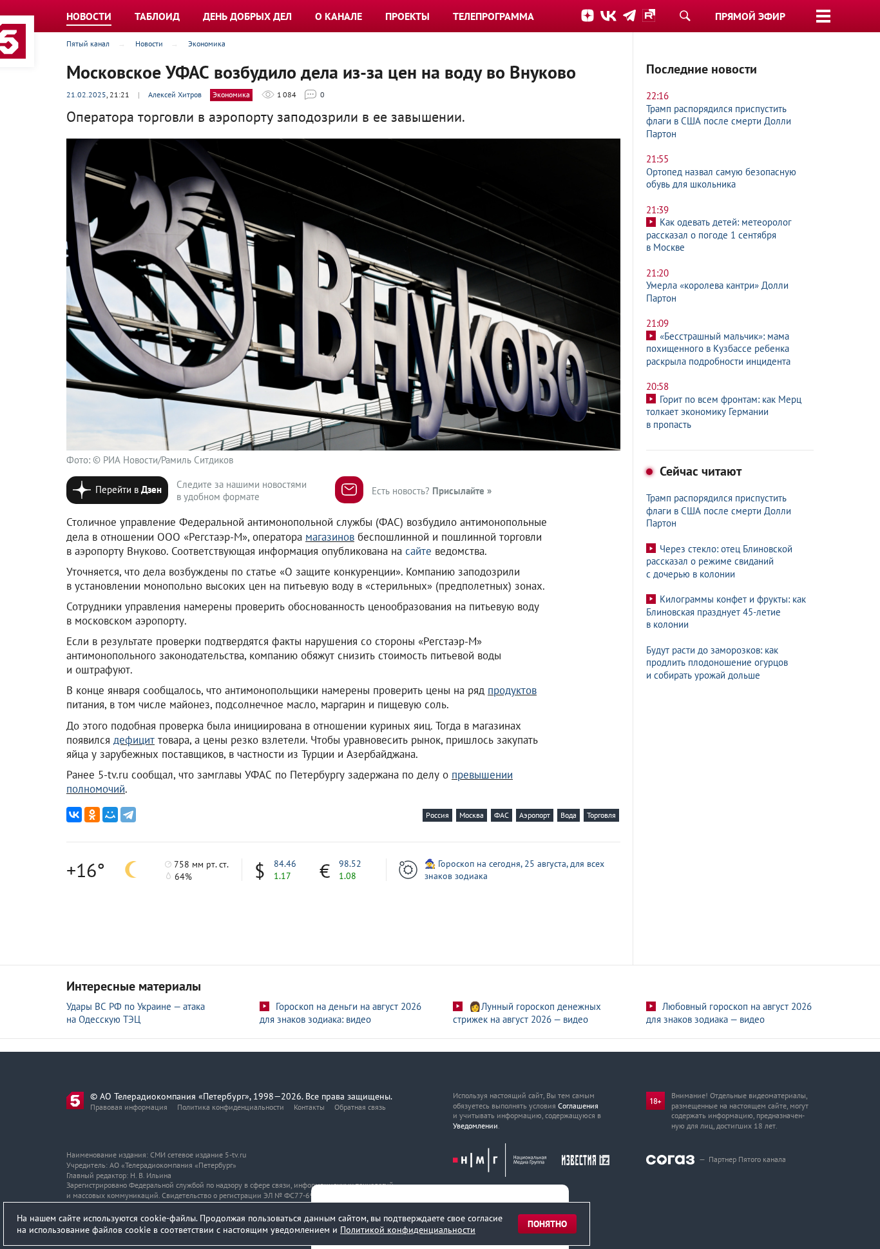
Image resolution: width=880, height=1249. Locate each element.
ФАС (501, 815)
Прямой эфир (750, 16)
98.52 (350, 863)
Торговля (601, 815)
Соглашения (578, 1105)
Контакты (309, 1107)
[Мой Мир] (110, 814)
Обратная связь (360, 1107)
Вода (568, 815)
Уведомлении (475, 1125)
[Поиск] (684, 15)
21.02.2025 (86, 94)
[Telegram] (128, 814)
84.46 (285, 863)
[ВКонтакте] (74, 814)
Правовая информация (128, 1107)
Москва (471, 815)
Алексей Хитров (175, 94)
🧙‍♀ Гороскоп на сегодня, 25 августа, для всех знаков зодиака (514, 869)
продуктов (512, 690)
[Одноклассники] (92, 814)
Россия (437, 815)
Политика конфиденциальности (230, 1107)
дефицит (134, 740)
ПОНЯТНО (547, 1224)
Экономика (231, 94)
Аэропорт (534, 815)
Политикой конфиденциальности (407, 1229)
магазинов (329, 537)
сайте (418, 551)
